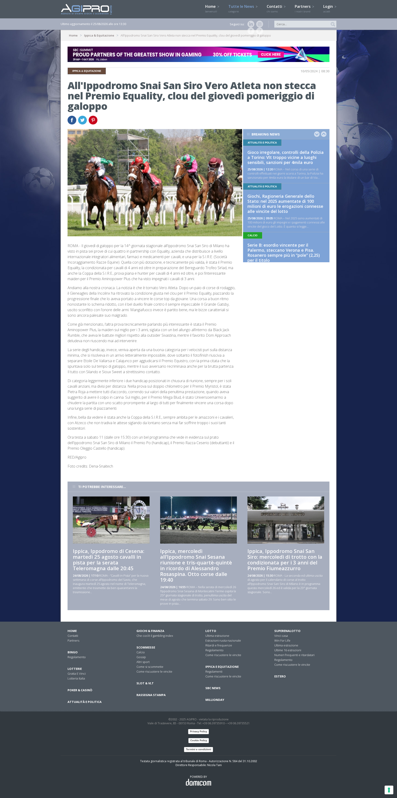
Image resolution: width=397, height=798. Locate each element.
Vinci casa (281, 636)
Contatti (275, 8)
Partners (303, 8)
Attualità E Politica (85, 702)
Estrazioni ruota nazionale (223, 640)
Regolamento (77, 657)
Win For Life (282, 640)
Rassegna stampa (151, 695)
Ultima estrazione (217, 636)
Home (211, 8)
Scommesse (145, 647)
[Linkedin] (250, 24)
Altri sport (143, 662)
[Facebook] (250, 31)
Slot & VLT (145, 683)
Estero (280, 676)
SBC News (213, 688)
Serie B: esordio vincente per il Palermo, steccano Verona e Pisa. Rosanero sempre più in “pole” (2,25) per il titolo (283, 252)
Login (328, 8)
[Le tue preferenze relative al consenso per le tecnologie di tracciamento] (389, 790)
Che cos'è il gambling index (154, 636)
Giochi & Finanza (150, 631)
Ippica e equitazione (222, 667)
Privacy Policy (198, 731)
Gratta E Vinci (77, 673)
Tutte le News (241, 8)
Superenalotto (287, 631)
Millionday (214, 700)
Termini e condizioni (198, 749)
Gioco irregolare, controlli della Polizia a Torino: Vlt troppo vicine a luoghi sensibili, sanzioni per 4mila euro (285, 157)
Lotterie (75, 669)
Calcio (140, 652)
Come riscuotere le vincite (154, 671)
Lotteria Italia (76, 678)
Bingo (73, 652)
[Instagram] (258, 24)
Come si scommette (149, 667)
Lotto (210, 631)
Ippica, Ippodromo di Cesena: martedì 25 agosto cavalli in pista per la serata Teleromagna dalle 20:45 (108, 559)
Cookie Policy (198, 740)
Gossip (141, 657)
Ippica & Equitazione (99, 35)
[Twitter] (258, 31)
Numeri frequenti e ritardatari (294, 655)
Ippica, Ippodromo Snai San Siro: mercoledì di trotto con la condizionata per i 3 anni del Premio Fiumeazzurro (284, 559)
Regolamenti (213, 671)
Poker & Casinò (80, 690)
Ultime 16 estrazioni (287, 650)
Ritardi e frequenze (218, 645)
